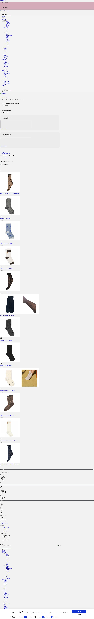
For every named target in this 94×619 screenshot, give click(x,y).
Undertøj (2, 479)
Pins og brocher (6, 63)
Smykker (3, 54)
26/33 (2, 511)
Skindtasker (6, 77)
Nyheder (3, 17)
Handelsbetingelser (5, 528)
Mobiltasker (6, 74)
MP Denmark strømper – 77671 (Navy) (6, 340)
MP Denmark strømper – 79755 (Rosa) (6, 268)
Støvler (5, 52)
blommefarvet (3, 491)
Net (4, 75)
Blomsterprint (3, 492)
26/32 (2, 510)
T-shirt (7, 30)
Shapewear (6, 64)
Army (2, 486)
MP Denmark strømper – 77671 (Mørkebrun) (7, 415)
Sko (4, 50)
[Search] (3, 91)
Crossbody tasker (7, 73)
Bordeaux (2, 493)
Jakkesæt (7, 25)
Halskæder (6, 56)
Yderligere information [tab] (6, 153)
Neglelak (5, 62)
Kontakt (3, 86)
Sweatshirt (7, 561)
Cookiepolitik (4, 531)
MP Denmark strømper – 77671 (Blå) (6, 243)
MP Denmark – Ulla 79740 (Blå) (5, 218)
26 (1, 505)
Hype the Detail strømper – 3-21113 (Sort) (7, 315)
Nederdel (7, 33)
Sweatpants (8, 41)
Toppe (7, 29)
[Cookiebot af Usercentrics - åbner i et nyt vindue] (13, 617)
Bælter (5, 60)
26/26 (2, 506)
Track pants (8, 575)
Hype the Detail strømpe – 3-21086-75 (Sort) (7, 291)
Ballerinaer (6, 48)
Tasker (3, 70)
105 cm (2, 502)
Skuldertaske (6, 608)
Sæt (6, 42)
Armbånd (5, 55)
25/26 (2, 504)
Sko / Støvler (4, 579)
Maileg (5, 82)
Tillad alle (79, 611)
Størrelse (2, 500)
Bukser (7, 34)
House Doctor (6, 81)
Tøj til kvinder (4, 19)
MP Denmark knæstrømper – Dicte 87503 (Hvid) (8, 440)
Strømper (5, 67)
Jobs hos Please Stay (5, 530)
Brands (3, 85)
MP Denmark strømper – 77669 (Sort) (6, 365)
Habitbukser (8, 36)
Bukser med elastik (9, 35)
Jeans (7, 37)
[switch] (35, 617)
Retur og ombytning (5, 527)
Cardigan (7, 22)
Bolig (3, 80)
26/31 (2, 509)
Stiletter (5, 51)
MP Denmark (6, 157)
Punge (5, 76)
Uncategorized (3, 473)
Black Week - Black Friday (5, 472)
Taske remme (6, 78)
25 (1, 503)
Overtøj (5, 43)
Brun (2, 496)
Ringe (5, 57)
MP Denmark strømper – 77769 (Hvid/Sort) (7, 390)
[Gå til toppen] (10, 545)
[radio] (30, 215)
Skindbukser (8, 40)
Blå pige (2, 490)
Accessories (4, 59)
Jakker (7, 24)
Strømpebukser (6, 66)
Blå (1, 489)
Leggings (7, 38)
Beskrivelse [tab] (4, 152)
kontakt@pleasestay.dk (4, 523)
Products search (4, 14)
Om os (3, 529)
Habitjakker (8, 23)
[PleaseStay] (4, 10)
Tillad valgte (79, 614)
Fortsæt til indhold (3, 0)
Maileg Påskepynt (7, 83)
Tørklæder (5, 68)
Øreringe (5, 58)
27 (1, 512)
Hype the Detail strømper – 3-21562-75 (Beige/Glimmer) (9, 193)
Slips (4, 65)
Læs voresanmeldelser (3, 128)
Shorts (7, 39)
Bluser (7, 21)
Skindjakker (8, 45)
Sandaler (5, 49)
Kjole (7, 26)
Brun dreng (3, 497)
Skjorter (7, 27)
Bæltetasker (6, 71)
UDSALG (3, 16)
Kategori (2, 469)
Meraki (5, 84)
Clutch (5, 72)
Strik (6, 28)
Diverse (5, 61)
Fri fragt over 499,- (5, 3)
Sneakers (5, 583)
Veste (7, 31)
